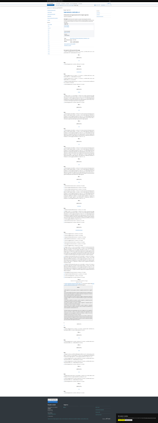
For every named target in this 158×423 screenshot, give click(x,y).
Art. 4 (48, 33)
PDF (67, 32)
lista (67, 5)
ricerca (65, 5)
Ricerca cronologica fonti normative (53, 18)
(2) (78, 71)
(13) (80, 230)
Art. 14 (49, 53)
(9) (78, 230)
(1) (77, 71)
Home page (57, 5)
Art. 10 (49, 45)
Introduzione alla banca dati (51, 10)
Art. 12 (49, 49)
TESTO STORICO (66, 26)
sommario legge (71, 5)
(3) (79, 71)
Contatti (49, 20)
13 (64, 274)
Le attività (67, 3)
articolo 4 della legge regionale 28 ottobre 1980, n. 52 (73, 283)
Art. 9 (48, 43)
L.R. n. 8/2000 (50, 24)
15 (64, 277)
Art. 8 (48, 41)
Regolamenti (49, 16)
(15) (81, 230)
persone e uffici (98, 5)
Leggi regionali (50, 12)
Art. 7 (48, 39)
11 (64, 264)
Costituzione (98, 14)
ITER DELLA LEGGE (67, 45)
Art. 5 (48, 35)
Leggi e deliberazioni (73, 3)
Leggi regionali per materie (51, 14)
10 (64, 256)
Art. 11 (49, 47)
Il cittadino (80, 3)
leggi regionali (62, 5)
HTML (65, 32)
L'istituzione (58, 3)
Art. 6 (48, 37)
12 (64, 272)
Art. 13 (49, 51)
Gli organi (63, 3)
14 (64, 275)
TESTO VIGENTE (66, 25)
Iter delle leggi (98, 12)
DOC (69, 32)
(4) (80, 71)
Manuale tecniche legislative (100, 16)
